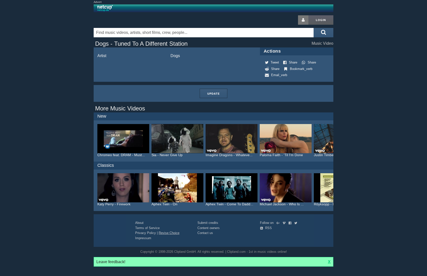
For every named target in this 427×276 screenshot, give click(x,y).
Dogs (175, 56)
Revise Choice (169, 233)
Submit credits (207, 223)
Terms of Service (147, 228)
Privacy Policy (145, 233)
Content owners (208, 228)
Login (321, 20)
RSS (268, 228)
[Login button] (303, 20)
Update (213, 93)
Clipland (120, 20)
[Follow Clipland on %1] (279, 223)
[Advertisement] (373, 89)
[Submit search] (323, 32)
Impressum (143, 238)
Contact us (205, 233)
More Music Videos (120, 108)
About (139, 223)
